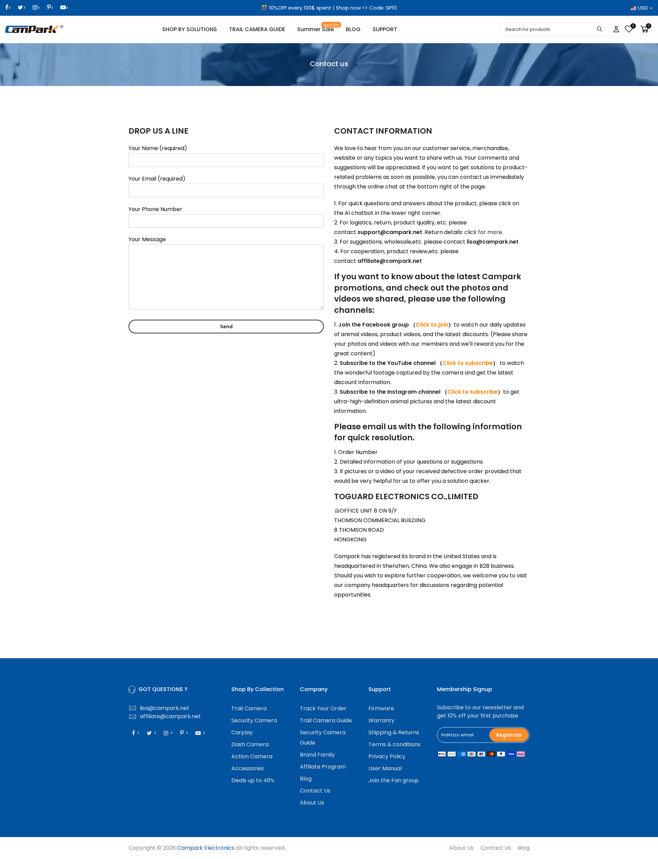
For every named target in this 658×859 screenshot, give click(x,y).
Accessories (247, 768)
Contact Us (315, 791)
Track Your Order (323, 708)
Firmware (381, 708)
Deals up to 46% (253, 780)
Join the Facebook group (374, 325)
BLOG (353, 29)
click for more (483, 232)
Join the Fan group (393, 780)
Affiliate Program (323, 767)
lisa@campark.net (493, 242)
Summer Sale (318, 28)
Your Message (147, 239)
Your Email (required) (157, 179)
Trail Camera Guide (326, 720)
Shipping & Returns (393, 732)
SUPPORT (385, 29)
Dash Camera (250, 744)
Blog (306, 779)
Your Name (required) (158, 148)
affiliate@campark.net (389, 261)
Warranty (381, 720)
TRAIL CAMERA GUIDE (257, 29)
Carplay (242, 732)
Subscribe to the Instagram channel (390, 392)
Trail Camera (249, 708)
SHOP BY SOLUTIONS (189, 29)
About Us (312, 803)
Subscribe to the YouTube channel (388, 363)
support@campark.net (389, 232)
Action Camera (251, 756)
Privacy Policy (386, 756)
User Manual (385, 768)
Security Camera (254, 720)
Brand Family (317, 755)
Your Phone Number (155, 209)
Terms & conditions (394, 744)
